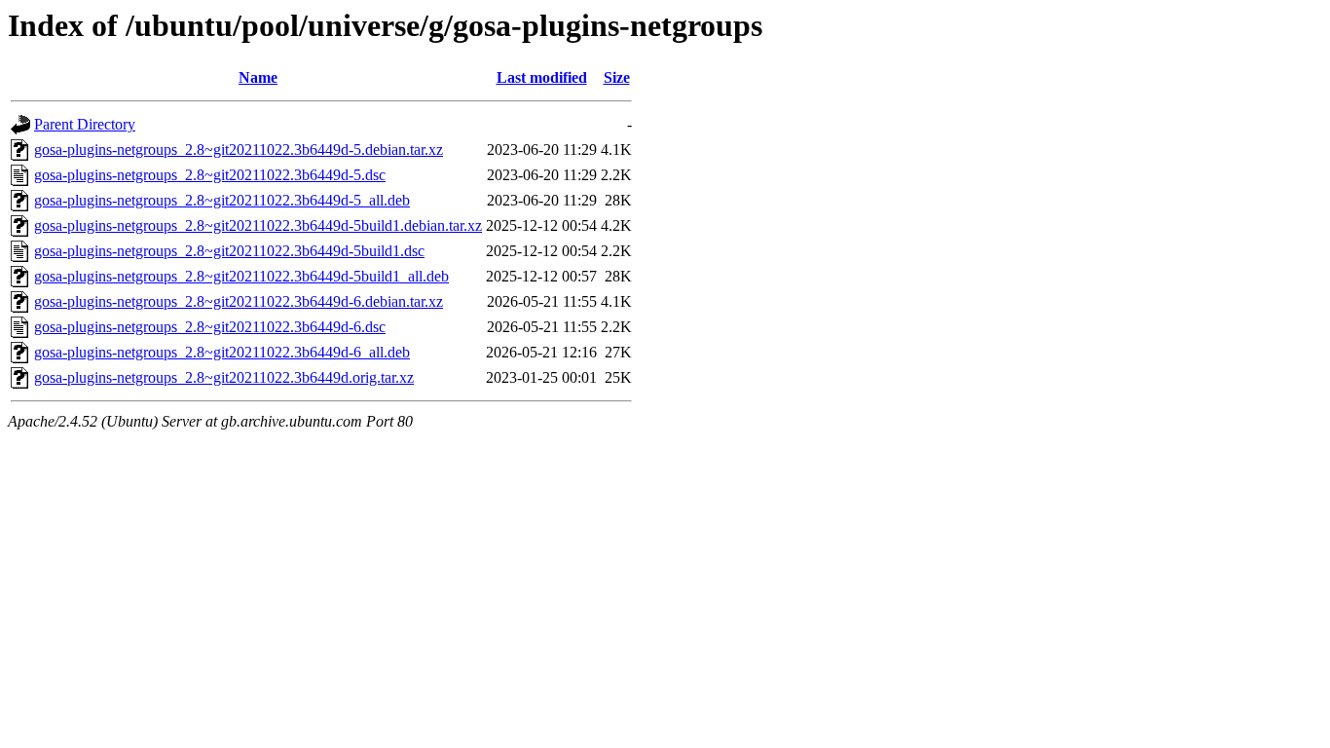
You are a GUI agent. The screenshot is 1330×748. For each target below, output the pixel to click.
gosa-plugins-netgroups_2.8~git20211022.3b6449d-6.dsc (210, 326)
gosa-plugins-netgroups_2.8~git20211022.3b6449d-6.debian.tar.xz (238, 301)
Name (258, 77)
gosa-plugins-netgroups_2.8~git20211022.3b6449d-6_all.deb (222, 352)
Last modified (542, 77)
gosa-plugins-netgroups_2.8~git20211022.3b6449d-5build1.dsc (229, 251)
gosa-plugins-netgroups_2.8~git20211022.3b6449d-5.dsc (210, 175)
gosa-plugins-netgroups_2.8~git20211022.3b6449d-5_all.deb (222, 200)
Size (617, 77)
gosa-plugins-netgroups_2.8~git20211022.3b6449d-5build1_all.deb (241, 276)
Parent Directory (84, 124)
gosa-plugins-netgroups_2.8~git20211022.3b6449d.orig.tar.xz (224, 377)
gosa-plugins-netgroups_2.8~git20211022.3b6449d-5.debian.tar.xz (238, 149)
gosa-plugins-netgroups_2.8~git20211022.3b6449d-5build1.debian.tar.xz (258, 225)
